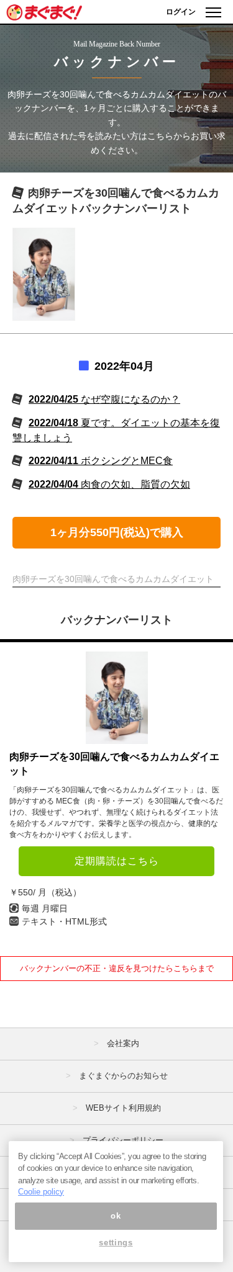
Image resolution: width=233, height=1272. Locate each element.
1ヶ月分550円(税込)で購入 (116, 532)
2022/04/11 (101, 460)
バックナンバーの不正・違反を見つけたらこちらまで (117, 968)
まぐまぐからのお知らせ (123, 1075)
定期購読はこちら (117, 861)
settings (115, 1242)
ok (116, 1215)
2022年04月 (124, 366)
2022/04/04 (109, 484)
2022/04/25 (104, 399)
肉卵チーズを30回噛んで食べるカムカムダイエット (114, 763)
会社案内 (123, 1043)
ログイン (181, 11)
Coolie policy (41, 1191)
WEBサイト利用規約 (123, 1108)
